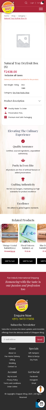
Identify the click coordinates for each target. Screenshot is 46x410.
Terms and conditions (12, 383)
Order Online (12, 386)
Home (6, 16)
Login (32, 3)
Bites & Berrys (33, 356)
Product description (14, 100)
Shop (13, 16)
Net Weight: (8, 85)
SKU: (23, 85)
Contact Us (12, 366)
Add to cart (10, 261)
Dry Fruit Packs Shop (21, 93)
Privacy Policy (12, 380)
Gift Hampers (33, 353)
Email (34, 383)
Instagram (34, 380)
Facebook (34, 376)
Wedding (12, 363)
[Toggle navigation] (41, 9)
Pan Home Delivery (12, 356)
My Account (12, 376)
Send (39, 339)
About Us (12, 353)
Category (21, 16)
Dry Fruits (34, 360)
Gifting (12, 360)
